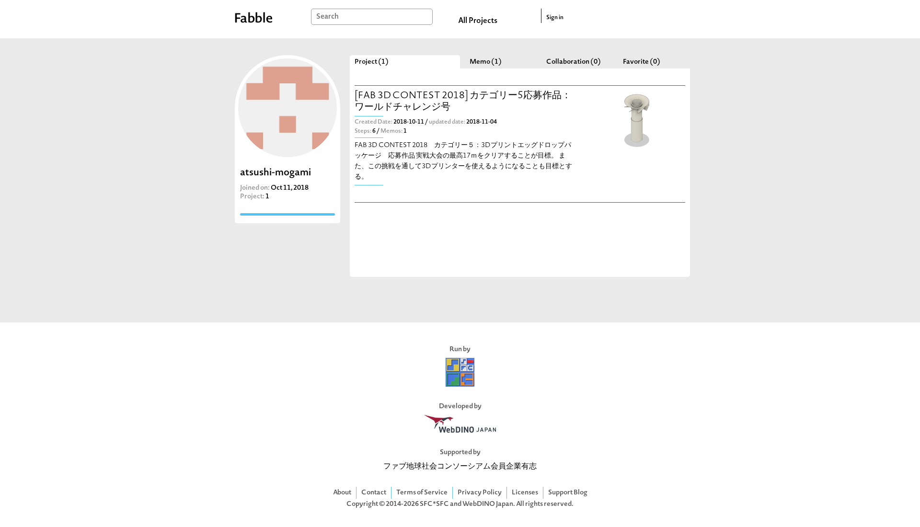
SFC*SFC (434, 504)
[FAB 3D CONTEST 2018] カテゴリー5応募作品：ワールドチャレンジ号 (463, 102)
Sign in (555, 18)
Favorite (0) (641, 62)
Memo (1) (486, 62)
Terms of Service (422, 492)
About (342, 492)
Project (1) (372, 62)
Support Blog (567, 492)
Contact (373, 492)
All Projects (477, 21)
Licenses (525, 492)
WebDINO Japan (487, 504)
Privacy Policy (480, 492)
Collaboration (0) (573, 62)
